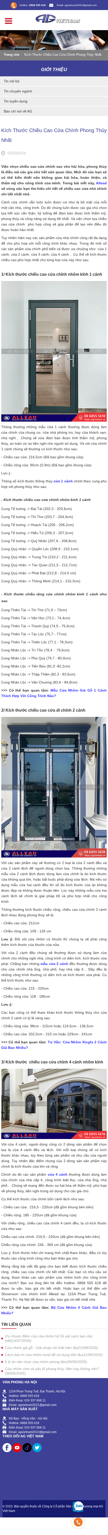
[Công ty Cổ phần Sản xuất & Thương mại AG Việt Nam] (54, 18)
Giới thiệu (54, 69)
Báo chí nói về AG (18, 111)
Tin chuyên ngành (18, 91)
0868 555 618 (37, 5)
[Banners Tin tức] (54, 40)
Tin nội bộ (11, 81)
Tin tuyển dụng (15, 101)
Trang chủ (11, 54)
